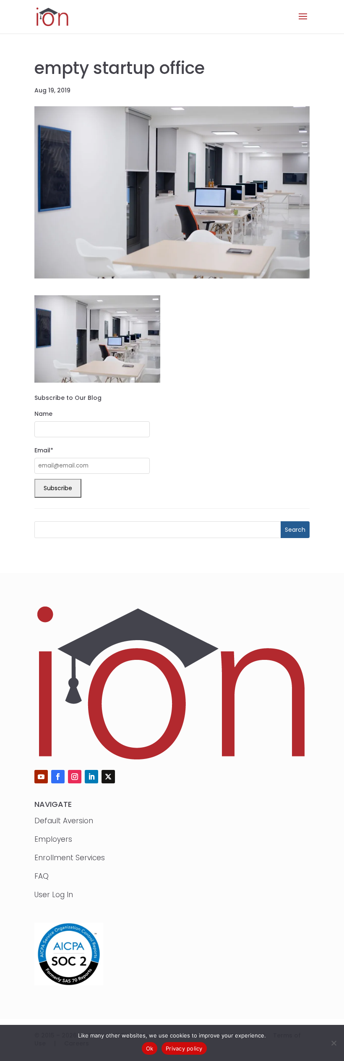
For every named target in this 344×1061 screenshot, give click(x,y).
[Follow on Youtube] (41, 776)
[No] (333, 1043)
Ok (150, 1048)
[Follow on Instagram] (74, 776)
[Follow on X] (108, 776)
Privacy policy (184, 1048)
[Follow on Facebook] (58, 776)
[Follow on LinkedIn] (91, 776)
